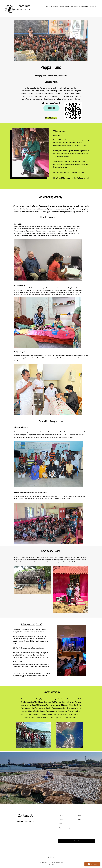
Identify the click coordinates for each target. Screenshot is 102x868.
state (31, 702)
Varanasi (54, 714)
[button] (85, 59)
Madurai (37, 714)
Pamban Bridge (39, 711)
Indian (26, 702)
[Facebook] (48, 857)
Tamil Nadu (39, 702)
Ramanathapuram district (70, 699)
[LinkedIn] (53, 857)
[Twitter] (51, 857)
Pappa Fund (24, 6)
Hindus (45, 717)
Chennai (28, 714)
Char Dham (64, 717)
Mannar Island (55, 705)
